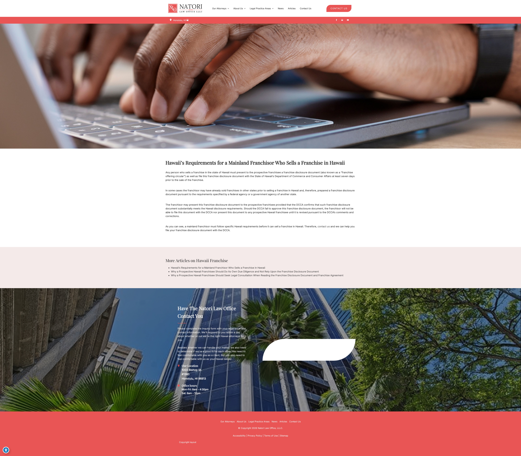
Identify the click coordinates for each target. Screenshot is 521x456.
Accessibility (239, 435)
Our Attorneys (227, 421)
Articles (283, 421)
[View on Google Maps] (187, 20)
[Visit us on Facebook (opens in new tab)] (336, 20)
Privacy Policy (255, 435)
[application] (227, 8)
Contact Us (295, 421)
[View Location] (171, 20)
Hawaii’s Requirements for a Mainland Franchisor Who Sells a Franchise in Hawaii (218, 267)
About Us (241, 421)
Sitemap (284, 435)
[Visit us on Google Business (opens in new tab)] (342, 20)
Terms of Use (271, 435)
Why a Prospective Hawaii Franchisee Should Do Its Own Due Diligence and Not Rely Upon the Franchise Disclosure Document (245, 271)
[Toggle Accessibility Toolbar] (6, 450)
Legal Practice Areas (258, 421)
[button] (338, 8)
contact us (324, 226)
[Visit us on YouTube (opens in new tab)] (348, 20)
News (274, 421)
